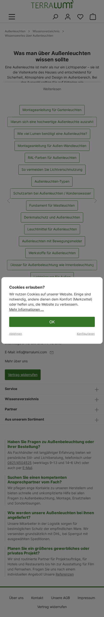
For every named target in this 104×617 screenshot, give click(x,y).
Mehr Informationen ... (26, 309)
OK (52, 321)
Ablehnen (15, 333)
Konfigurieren (86, 333)
